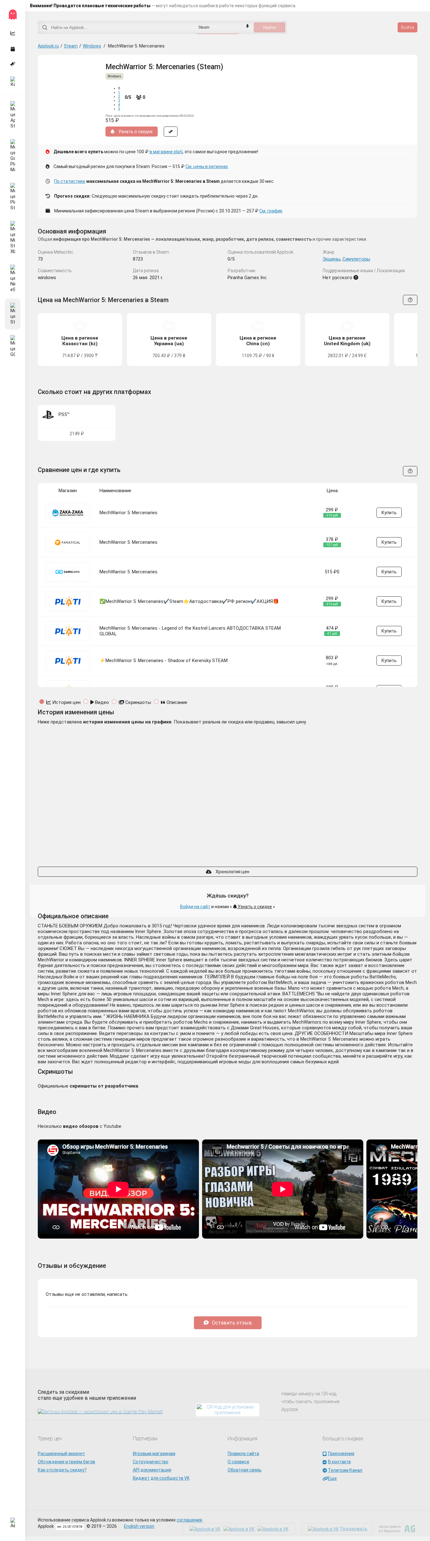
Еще (332, 1478)
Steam (71, 45)
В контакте (339, 1461)
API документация (152, 1469)
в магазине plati (166, 151)
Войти (407, 27)
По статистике (69, 181)
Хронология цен (232, 871)
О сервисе (238, 1461)
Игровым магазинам (154, 1453)
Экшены (331, 259)
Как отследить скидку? (62, 1469)
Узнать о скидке (254, 906)
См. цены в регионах (206, 166)
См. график (270, 210)
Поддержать (353, 1528)
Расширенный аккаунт (61, 1453)
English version (139, 1526)
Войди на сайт (195, 906)
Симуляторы (356, 259)
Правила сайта (243, 1453)
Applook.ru (48, 45)
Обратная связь (245, 1469)
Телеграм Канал (345, 1470)
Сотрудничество (150, 1461)
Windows (92, 45)
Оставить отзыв (232, 1323)
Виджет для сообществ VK (161, 1478)
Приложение (341, 1453)
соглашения (189, 1519)
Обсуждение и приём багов (66, 1461)
